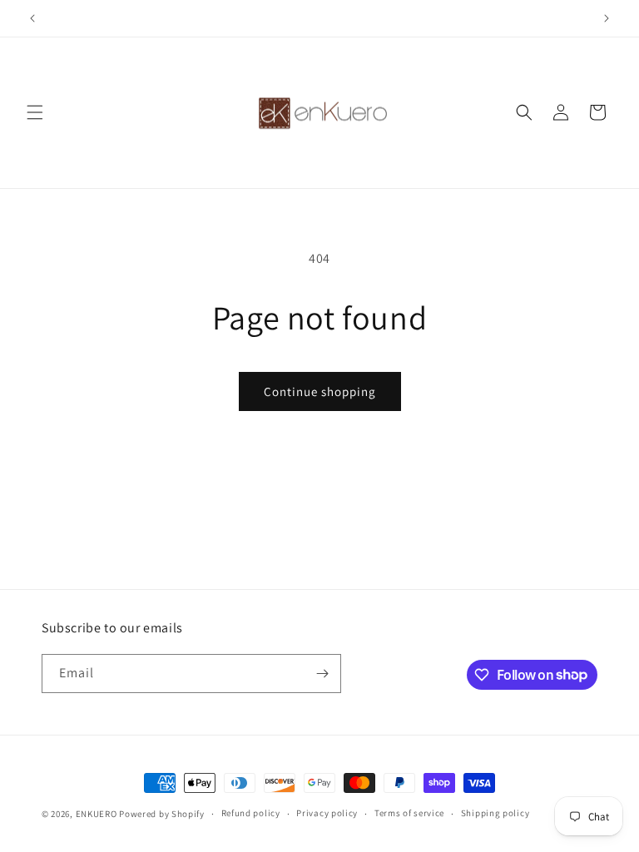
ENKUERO (96, 814)
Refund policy (250, 813)
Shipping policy (495, 813)
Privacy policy (327, 813)
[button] (35, 112)
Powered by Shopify (162, 814)
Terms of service (409, 813)
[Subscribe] (322, 673)
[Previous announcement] (32, 18)
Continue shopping (320, 391)
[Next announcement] (606, 18)
